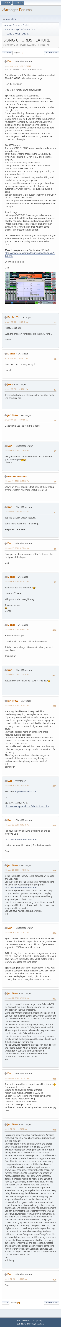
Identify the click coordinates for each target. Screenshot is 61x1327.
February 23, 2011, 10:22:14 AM (17, 785)
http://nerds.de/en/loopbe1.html (21, 839)
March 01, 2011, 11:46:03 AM (16, 1279)
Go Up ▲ (41, 1321)
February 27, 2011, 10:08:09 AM (17, 1078)
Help (18, 1321)
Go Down (7, 53)
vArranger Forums (17, 10)
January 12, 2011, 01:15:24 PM (16, 389)
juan (10, 384)
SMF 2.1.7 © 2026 (23, 1324)
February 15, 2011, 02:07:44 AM (17, 548)
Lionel (11, 353)
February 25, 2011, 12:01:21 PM (17, 932)
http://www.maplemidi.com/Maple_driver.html (27, 806)
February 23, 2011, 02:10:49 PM (17, 825)
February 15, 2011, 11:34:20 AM (17, 674)
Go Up (5, 1302)
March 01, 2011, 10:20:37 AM (16, 1129)
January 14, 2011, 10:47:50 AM (16, 420)
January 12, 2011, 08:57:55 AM (16, 358)
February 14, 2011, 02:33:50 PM (17, 481)
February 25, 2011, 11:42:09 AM (17, 870)
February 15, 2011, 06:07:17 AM (17, 581)
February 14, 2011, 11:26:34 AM (17, 450)
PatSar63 (12, 317)
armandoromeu (17, 476)
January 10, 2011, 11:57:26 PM (19, 66)
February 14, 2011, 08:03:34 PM (17, 512)
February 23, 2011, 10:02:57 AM (17, 705)
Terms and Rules (28, 1321)
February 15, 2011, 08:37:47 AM (17, 629)
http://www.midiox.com (26, 791)
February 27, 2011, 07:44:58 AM (17, 998)
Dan (10, 61)
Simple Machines (37, 1324)
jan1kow (12, 415)
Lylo (10, 780)
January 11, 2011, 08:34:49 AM (16, 322)
